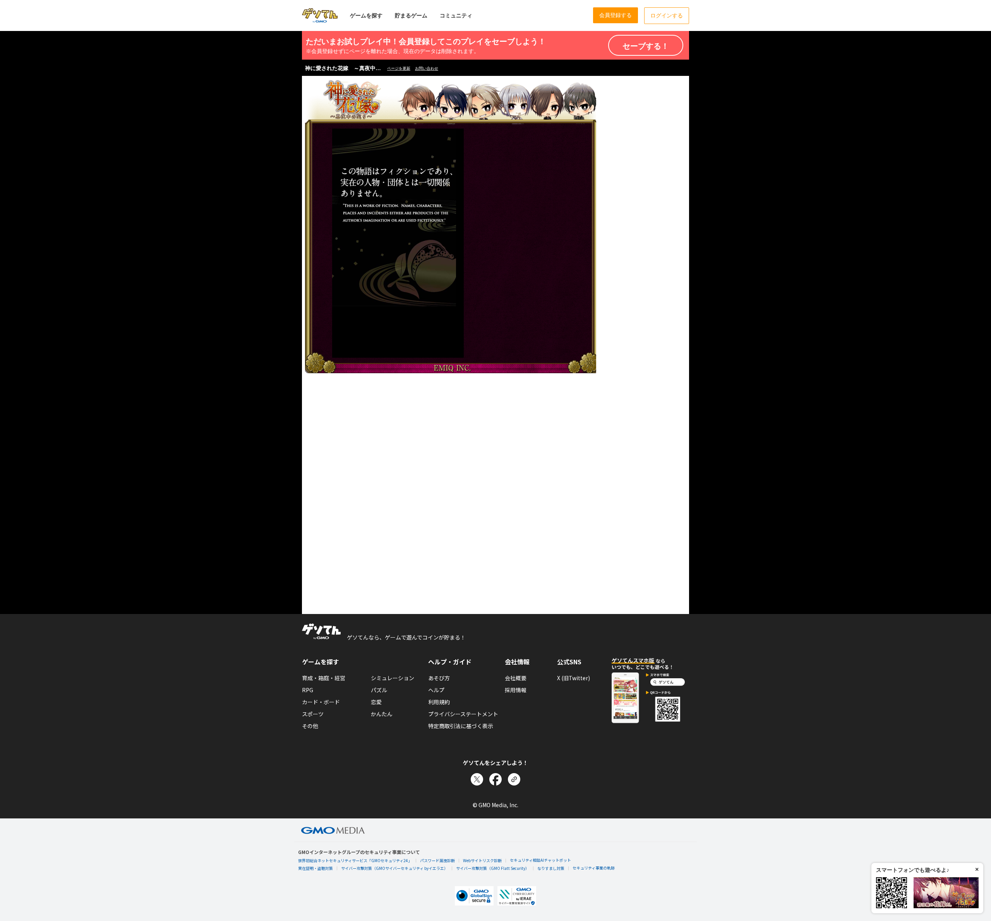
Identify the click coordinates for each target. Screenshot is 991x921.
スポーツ (313, 714)
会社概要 (515, 678)
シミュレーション (392, 678)
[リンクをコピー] (514, 779)
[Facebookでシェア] (495, 779)
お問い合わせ (426, 68)
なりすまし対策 (550, 868)
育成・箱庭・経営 (323, 678)
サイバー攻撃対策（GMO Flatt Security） (492, 868)
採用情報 (515, 690)
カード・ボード (321, 702)
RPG (307, 690)
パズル (379, 690)
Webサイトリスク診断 (482, 860)
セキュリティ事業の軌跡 (594, 868)
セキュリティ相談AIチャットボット (540, 860)
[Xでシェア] (477, 779)
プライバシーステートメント (463, 714)
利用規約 (439, 702)
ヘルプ (436, 690)
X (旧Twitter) (573, 678)
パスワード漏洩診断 (437, 860)
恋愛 (376, 702)
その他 (310, 726)
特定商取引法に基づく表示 (460, 726)
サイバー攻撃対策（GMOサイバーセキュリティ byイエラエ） (394, 868)
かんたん (382, 714)
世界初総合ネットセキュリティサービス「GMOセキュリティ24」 (355, 860)
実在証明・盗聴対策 (315, 868)
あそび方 (439, 678)
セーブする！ (645, 46)
